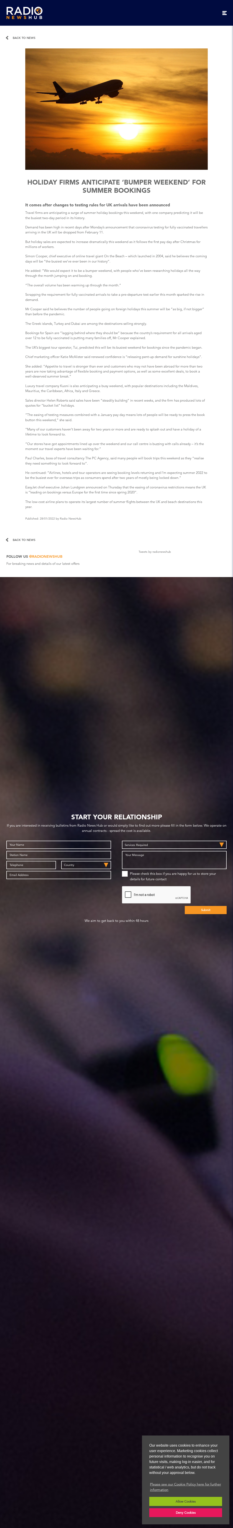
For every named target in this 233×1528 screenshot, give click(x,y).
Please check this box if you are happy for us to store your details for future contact (173, 876)
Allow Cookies (186, 1501)
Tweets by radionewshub (155, 552)
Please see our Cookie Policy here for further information (185, 1487)
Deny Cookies (186, 1512)
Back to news (24, 37)
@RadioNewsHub (45, 556)
